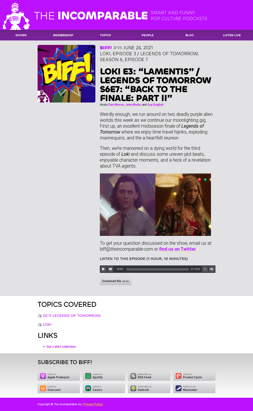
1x (205, 269)
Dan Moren (116, 104)
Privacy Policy (93, 404)
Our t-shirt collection (61, 346)
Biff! (106, 48)
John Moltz (133, 104)
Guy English (155, 104)
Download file (115, 281)
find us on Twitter (177, 249)
